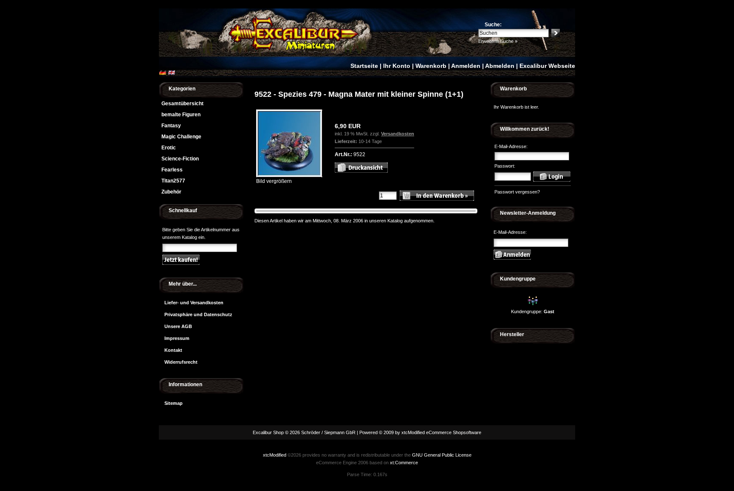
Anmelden (465, 65)
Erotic (168, 148)
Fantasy (171, 126)
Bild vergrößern (274, 181)
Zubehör (171, 192)
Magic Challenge (181, 137)
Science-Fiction (180, 159)
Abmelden (499, 65)
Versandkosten (397, 133)
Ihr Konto (396, 65)
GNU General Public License (441, 454)
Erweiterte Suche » (497, 41)
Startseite (364, 65)
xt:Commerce (404, 462)
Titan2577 (173, 181)
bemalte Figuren (180, 115)
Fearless (172, 170)
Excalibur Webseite (547, 65)
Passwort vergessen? (517, 191)
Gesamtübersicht (182, 104)
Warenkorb (430, 65)
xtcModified (274, 454)
